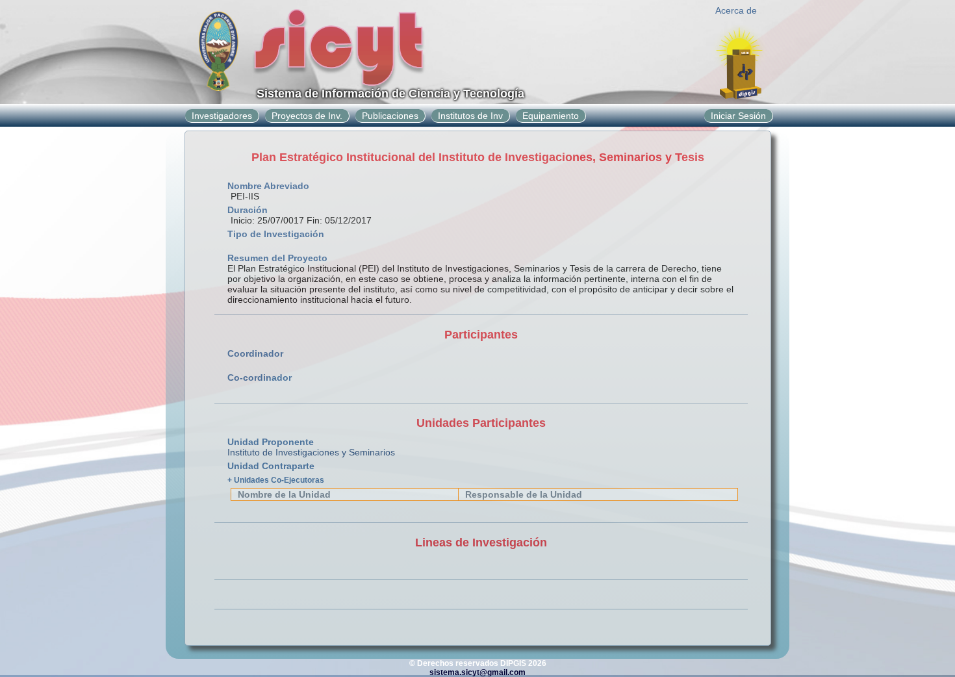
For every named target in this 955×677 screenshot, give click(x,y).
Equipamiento (550, 115)
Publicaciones (390, 115)
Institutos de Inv (470, 115)
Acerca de (736, 10)
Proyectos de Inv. (307, 115)
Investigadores (222, 115)
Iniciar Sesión (738, 115)
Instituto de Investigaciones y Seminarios (311, 452)
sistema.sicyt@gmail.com (477, 672)
